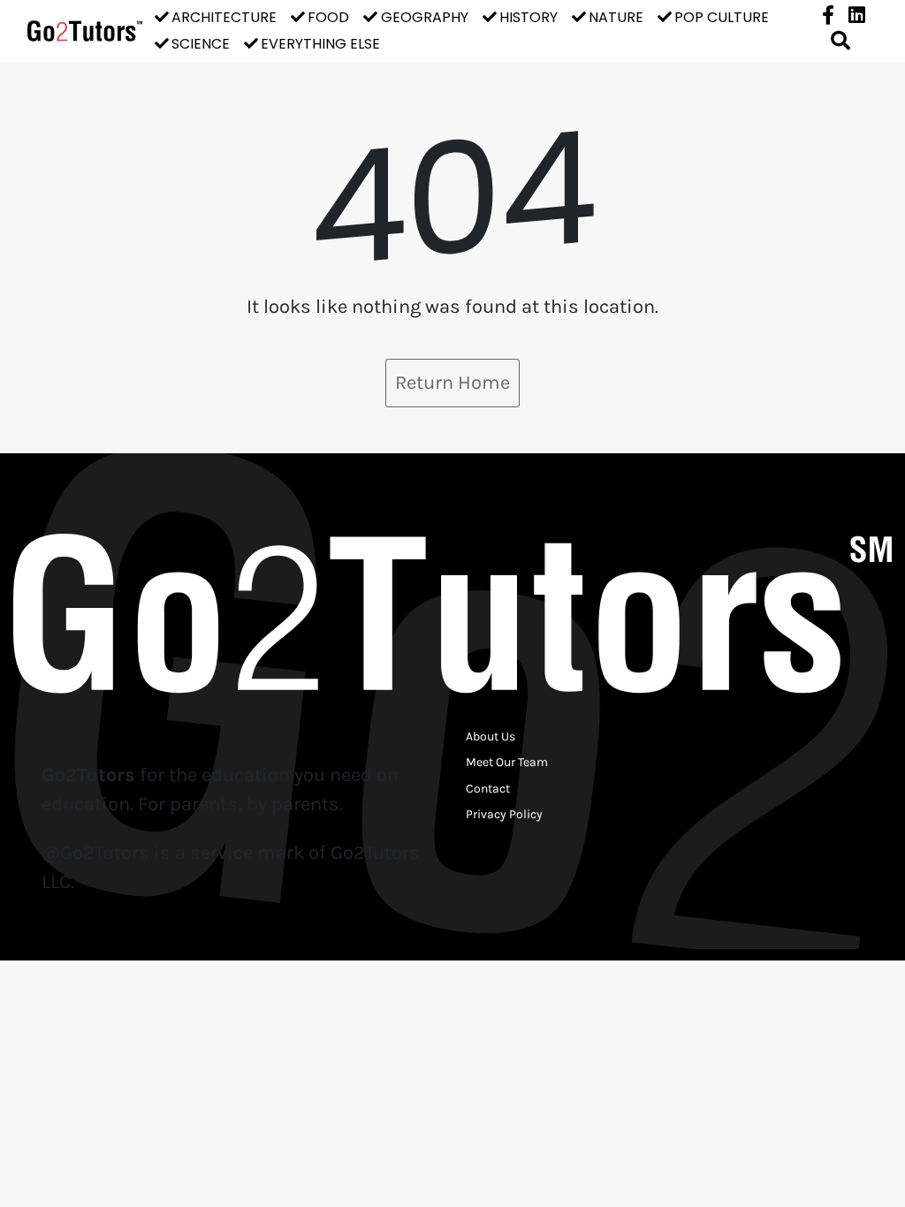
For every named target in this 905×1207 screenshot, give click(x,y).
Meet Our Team (507, 762)
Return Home (452, 382)
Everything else (320, 44)
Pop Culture (721, 17)
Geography (424, 17)
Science (200, 44)
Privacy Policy (504, 814)
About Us (490, 736)
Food (328, 17)
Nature (616, 17)
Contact (488, 788)
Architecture (224, 17)
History (528, 17)
